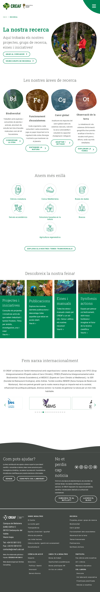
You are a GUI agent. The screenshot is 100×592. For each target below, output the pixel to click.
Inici (5, 17)
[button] (35, 412)
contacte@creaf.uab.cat (13, 549)
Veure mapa (8, 537)
